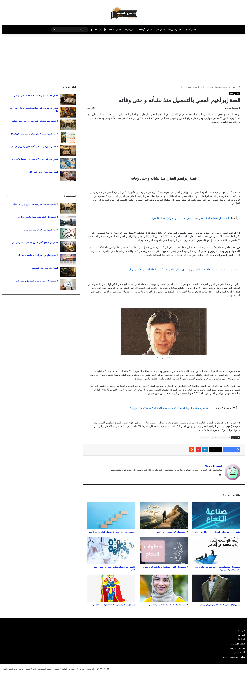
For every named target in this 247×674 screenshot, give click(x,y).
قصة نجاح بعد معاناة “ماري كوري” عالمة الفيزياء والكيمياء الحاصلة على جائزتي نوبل (173, 269)
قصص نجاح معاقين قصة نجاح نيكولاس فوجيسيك (220, 605)
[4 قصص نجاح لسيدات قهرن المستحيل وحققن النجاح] (68, 284)
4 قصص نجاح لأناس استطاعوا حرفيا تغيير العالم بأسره (165, 567)
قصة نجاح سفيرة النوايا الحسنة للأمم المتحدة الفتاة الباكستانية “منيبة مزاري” (170, 407)
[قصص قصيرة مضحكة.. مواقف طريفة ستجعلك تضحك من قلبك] (68, 112)
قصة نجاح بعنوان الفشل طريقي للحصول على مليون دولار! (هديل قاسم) (190, 218)
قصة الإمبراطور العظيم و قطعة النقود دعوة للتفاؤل (114, 605)
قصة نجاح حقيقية (224, 438)
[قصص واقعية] (123, 12)
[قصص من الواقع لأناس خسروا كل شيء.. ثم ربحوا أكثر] (68, 246)
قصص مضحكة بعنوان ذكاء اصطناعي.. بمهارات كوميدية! (35, 159)
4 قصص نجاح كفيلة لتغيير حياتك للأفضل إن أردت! (37, 217)
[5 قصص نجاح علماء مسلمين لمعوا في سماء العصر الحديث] (111, 550)
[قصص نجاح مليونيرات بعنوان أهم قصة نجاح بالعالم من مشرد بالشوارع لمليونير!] (216, 550)
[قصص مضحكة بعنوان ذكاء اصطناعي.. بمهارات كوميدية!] (68, 163)
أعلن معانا (240, 635)
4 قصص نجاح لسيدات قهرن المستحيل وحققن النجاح (36, 281)
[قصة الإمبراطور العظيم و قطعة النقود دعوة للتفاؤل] (111, 588)
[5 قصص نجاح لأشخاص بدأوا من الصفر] (164, 515)
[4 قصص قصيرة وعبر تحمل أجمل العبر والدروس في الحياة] (68, 150)
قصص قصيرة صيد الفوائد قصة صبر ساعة (40, 230)
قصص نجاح (225, 87)
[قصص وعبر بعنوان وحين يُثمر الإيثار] (68, 176)
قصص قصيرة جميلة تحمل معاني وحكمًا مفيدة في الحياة (34, 134)
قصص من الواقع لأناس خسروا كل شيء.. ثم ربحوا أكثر (35, 242)
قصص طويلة (130, 29)
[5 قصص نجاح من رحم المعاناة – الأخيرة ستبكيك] (68, 259)
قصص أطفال (190, 29)
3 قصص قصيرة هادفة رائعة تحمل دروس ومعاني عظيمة (34, 121)
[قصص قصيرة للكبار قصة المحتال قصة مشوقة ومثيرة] (68, 99)
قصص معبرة (205, 438)
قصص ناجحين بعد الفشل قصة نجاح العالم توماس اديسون (111, 532)
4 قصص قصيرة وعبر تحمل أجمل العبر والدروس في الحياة (33, 146)
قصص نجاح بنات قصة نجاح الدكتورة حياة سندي (168, 605)
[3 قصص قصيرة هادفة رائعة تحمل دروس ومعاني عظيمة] (68, 125)
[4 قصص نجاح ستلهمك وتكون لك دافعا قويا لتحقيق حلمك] (216, 515)
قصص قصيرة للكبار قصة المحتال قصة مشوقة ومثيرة (35, 95)
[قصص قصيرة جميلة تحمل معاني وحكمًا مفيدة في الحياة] (68, 137)
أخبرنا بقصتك (239, 652)
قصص (214, 438)
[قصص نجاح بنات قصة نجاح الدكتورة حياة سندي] (164, 588)
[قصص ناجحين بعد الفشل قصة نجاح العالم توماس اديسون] (111, 515)
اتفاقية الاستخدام (238, 644)
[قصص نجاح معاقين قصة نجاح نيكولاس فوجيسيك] (216, 588)
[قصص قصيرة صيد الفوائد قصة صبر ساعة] (68, 233)
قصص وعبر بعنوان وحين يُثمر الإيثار (43, 172)
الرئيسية (235, 87)
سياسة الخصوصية (237, 648)
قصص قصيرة (175, 29)
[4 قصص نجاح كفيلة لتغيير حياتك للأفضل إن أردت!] (68, 221)
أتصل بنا (241, 639)
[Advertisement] (223, 57)
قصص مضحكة (115, 29)
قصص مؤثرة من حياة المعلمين (45, 268)
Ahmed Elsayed (231, 108)
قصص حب (160, 29)
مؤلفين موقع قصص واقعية (234, 657)
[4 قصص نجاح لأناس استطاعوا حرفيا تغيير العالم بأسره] (164, 550)
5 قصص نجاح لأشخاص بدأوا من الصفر (172, 532)
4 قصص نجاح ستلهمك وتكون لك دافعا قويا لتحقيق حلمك (217, 532)
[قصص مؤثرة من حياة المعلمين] (68, 272)
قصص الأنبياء (146, 29)
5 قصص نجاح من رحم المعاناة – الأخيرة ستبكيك (38, 255)
